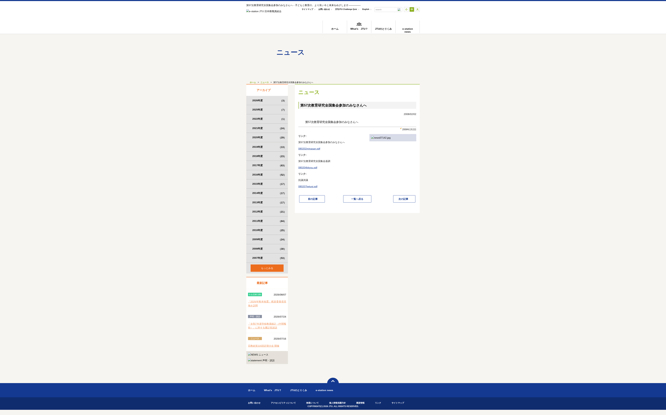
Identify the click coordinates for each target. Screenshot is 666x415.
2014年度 (269, 193)
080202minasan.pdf (309, 148)
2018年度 (269, 156)
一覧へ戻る (357, 199)
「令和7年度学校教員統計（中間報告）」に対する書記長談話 (267, 325)
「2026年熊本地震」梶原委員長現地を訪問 (267, 303)
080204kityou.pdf (307, 167)
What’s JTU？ (359, 28)
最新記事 (262, 282)
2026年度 (269, 100)
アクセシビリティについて (283, 403)
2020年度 (269, 137)
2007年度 (269, 257)
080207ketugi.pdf (307, 186)
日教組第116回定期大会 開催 (263, 345)
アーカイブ (264, 90)
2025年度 (269, 109)
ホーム (335, 28)
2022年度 (269, 118)
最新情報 (360, 403)
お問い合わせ (324, 9)
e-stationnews (407, 30)
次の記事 (403, 199)
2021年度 (269, 128)
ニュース (265, 82)
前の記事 (313, 199)
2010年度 (269, 230)
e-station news (324, 390)
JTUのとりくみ (383, 28)
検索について (312, 403)
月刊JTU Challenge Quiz (346, 9)
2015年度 (269, 183)
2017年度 (269, 165)
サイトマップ (307, 9)
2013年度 (269, 202)
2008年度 (269, 248)
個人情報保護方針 (337, 403)
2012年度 (269, 211)
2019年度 (269, 147)
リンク (378, 403)
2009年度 (269, 239)
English (365, 9)
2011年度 (269, 221)
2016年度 (269, 174)
